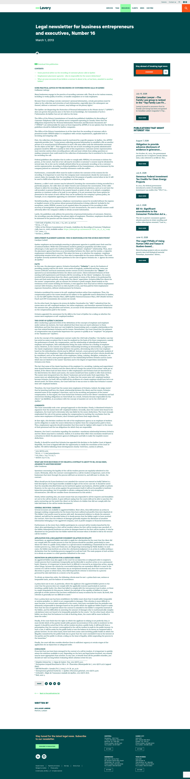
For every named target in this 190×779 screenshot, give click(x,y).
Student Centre (40, 766)
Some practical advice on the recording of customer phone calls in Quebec (66, 73)
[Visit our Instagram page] (186, 2)
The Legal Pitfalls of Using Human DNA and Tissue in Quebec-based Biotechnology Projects (150, 244)
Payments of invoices (54, 766)
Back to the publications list (50, 693)
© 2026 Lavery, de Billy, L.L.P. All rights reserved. (49, 771)
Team (117, 8)
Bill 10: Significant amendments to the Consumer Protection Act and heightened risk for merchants (152, 212)
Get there (108, 749)
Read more (142, 118)
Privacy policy (54, 768)
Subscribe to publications (47, 746)
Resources (126, 8)
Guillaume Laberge (42, 708)
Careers (164, 2)
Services (109, 8)
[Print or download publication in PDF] (37, 54)
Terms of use (76, 766)
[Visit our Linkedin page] (184, 2)
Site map (66, 766)
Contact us (172, 2)
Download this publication (48, 64)
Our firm (150, 8)
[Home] (43, 8)
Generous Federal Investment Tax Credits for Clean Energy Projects (152, 179)
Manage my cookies (41, 768)
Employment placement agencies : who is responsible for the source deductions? (69, 76)
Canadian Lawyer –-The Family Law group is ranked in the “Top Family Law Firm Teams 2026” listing (151, 100)
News (142, 8)
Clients (135, 8)
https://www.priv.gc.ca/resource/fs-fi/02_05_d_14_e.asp (87, 229)
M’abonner (149, 72)
